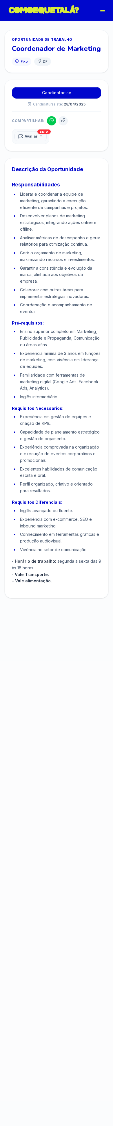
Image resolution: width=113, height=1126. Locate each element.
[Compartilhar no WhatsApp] (51, 120)
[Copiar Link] (63, 120)
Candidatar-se (56, 92)
